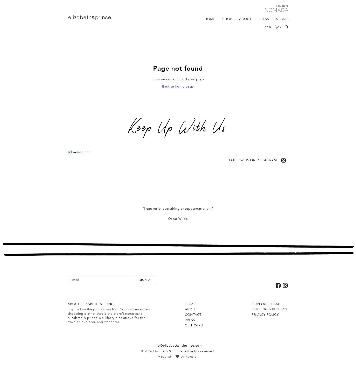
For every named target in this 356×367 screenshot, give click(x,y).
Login (267, 27)
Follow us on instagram (253, 160)
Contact (193, 314)
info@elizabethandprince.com (178, 345)
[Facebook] (278, 285)
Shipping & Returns (269, 309)
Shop (227, 19)
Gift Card (194, 325)
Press (264, 19)
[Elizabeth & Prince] (97, 17)
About (245, 19)
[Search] (286, 27)
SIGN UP (145, 280)
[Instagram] (285, 285)
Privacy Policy (265, 314)
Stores (282, 19)
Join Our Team (265, 304)
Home (210, 19)
